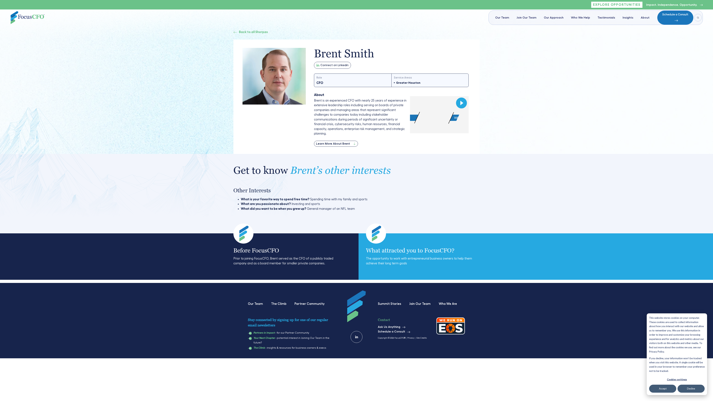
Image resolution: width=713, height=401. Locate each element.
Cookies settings (677, 379)
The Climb (259, 348)
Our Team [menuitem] (502, 17)
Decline (691, 388)
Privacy (410, 338)
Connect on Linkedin (334, 65)
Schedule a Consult (675, 14)
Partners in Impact (264, 333)
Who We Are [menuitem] (448, 303)
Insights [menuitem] (628, 17)
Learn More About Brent (333, 143)
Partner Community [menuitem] (309, 303)
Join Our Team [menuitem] (526, 17)
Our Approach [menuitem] (554, 17)
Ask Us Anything (389, 326)
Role (319, 77)
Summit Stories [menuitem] (389, 303)
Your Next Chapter (264, 338)
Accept (663, 388)
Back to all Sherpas (253, 32)
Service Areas (403, 77)
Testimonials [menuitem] (606, 17)
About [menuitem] (645, 17)
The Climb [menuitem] (278, 303)
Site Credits (421, 338)
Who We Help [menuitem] (580, 17)
